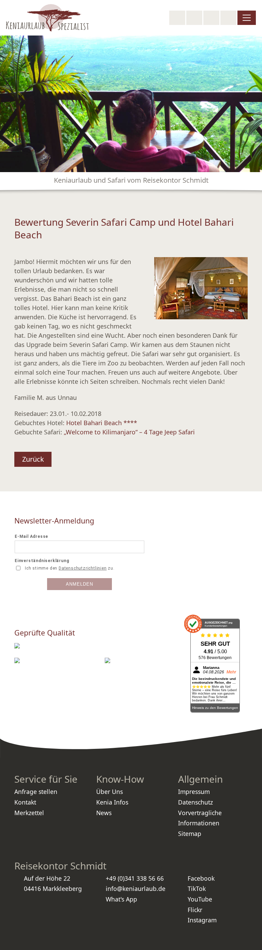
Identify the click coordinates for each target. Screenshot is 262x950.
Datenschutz (195, 802)
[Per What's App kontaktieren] (211, 18)
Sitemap (189, 833)
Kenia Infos (112, 802)
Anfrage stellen (35, 791)
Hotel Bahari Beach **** (101, 423)
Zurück (33, 459)
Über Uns (109, 791)
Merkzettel (29, 813)
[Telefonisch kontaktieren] (194, 18)
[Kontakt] (228, 18)
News (104, 813)
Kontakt (25, 802)
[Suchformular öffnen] (177, 18)
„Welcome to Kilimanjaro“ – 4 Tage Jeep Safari (129, 432)
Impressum (194, 791)
